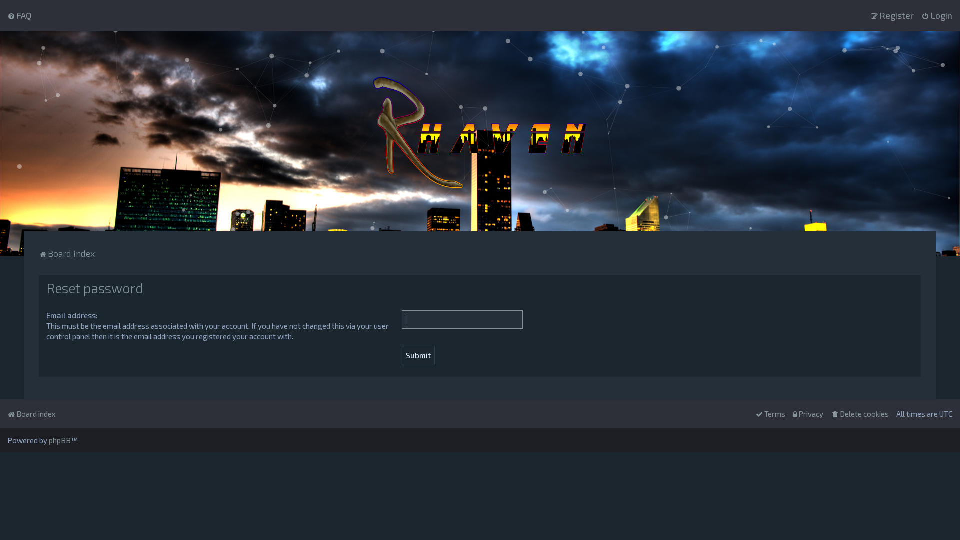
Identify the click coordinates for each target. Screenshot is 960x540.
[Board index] (480, 131)
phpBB (60, 440)
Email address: (72, 315)
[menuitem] (20, 15)
